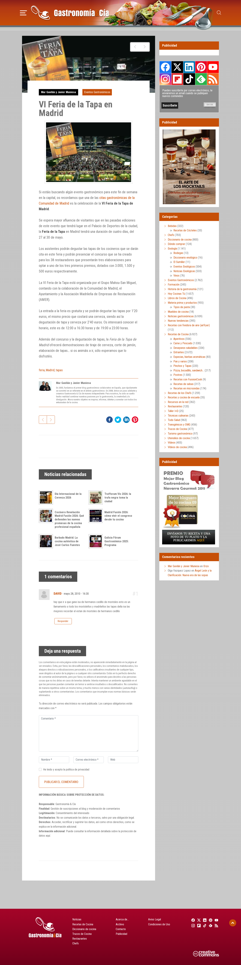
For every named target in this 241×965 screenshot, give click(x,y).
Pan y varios (180, 361)
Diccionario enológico (185, 257)
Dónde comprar (176, 244)
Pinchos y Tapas (182, 366)
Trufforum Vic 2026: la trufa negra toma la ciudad (117, 497)
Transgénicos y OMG (179, 424)
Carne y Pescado (182, 343)
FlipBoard (177, 79)
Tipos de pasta (181, 307)
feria (42, 370)
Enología (172, 248)
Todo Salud (174, 420)
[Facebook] (192, 920)
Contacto (121, 929)
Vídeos (171, 442)
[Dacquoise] (135, 46)
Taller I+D (173, 411)
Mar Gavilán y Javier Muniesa (58, 92)
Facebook (165, 67)
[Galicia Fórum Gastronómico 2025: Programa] (96, 541)
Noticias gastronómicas (181, 316)
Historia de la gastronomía (182, 289)
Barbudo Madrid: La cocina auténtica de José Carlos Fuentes (67, 541)
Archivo (120, 924)
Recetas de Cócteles (185, 230)
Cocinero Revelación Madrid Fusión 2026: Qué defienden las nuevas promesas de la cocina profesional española (69, 520)
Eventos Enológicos (184, 266)
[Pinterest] (210, 920)
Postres (177, 375)
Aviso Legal (154, 919)
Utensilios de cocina (179, 438)
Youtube (213, 67)
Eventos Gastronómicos (97, 92)
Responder (63, 621)
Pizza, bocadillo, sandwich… (188, 370)
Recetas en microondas (186, 388)
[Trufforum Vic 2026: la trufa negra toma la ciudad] (96, 497)
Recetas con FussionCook (187, 379)
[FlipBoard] (198, 925)
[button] (23, 12)
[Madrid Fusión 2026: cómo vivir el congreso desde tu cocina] (96, 516)
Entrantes (178, 352)
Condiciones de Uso (159, 924)
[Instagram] (192, 925)
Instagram (165, 79)
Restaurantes (175, 406)
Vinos (176, 275)
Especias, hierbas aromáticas (189, 357)
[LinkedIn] (204, 920)
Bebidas (172, 226)
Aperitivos (179, 339)
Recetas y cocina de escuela (184, 397)
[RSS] (216, 925)
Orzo (206, 566)
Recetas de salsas (183, 384)
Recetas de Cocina (178, 334)
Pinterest (201, 67)
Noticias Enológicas (184, 271)
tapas (59, 370)
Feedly (201, 79)
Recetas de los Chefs (179, 393)
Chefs (171, 235)
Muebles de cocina (178, 311)
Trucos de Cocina (177, 429)
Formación (173, 284)
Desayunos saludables (185, 348)
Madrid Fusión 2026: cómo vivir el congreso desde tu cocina (118, 516)
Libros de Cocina (177, 298)
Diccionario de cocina (180, 239)
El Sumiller (179, 262)
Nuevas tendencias (178, 320)
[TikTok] (204, 925)
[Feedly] (210, 925)
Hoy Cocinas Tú (176, 293)
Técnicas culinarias (178, 415)
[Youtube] (216, 920)
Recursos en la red (178, 402)
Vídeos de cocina (177, 447)
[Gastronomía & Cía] (70, 13)
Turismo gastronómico (180, 433)
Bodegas (178, 253)
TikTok (189, 79)
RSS (213, 79)
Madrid (50, 370)
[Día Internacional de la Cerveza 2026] (47, 497)
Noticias (76, 919)
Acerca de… (122, 919)
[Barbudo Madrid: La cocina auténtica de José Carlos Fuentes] (47, 541)
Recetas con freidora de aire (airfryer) (189, 325)
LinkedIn (189, 67)
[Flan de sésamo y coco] (144, 46)
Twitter (177, 67)
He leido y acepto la (66, 769)
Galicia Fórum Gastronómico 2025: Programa (116, 541)
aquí (48, 835)
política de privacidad (77, 769)
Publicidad (121, 934)
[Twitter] (198, 920)
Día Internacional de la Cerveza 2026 (68, 495)
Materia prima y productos (182, 302)
